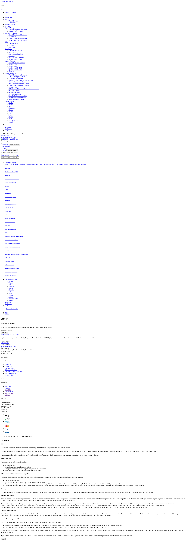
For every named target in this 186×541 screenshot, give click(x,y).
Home (6, 312)
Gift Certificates (9, 393)
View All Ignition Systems (17, 63)
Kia (10, 113)
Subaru (11, 118)
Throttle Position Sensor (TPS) (18, 96)
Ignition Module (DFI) (15, 68)
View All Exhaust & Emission (18, 35)
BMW (10, 115)
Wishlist (3, 148)
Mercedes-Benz (13, 120)
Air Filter (11, 45)
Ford (10, 106)
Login (2, 146)
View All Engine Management (18, 29)
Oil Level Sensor (14, 90)
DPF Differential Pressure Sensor (19, 83)
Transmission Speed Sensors (17, 97)
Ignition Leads (13, 66)
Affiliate (7, 395)
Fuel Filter (12, 47)
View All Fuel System (15, 50)
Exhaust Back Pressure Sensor (18, 38)
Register (7, 146)
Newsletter (8, 390)
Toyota (11, 104)
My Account (4, 144)
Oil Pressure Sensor (15, 92)
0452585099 (5, 135)
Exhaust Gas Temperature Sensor (19, 85)
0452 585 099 (5, 343)
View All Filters (13, 43)
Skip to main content (7, 1)
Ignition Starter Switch (15, 70)
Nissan (11, 110)
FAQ (6, 130)
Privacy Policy (9, 375)
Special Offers (9, 391)
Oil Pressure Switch (15, 94)
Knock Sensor (13, 87)
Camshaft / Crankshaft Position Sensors (21, 80)
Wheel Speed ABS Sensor (17, 99)
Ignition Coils (13, 64)
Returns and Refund (11, 370)
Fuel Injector (12, 52)
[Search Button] (1, 143)
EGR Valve (12, 36)
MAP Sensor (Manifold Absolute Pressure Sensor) (24, 89)
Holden (11, 103)
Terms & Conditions (11, 373)
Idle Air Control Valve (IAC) (17, 31)
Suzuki (11, 122)
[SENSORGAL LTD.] (10, 139)
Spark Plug (12, 71)
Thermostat (12, 23)
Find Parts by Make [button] (11, 279)
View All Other (13, 21)
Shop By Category (10, 162)
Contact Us (8, 129)
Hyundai (11, 111)
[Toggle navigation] (1, 154)
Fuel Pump (12, 56)
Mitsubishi (12, 108)
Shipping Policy (9, 368)
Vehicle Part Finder (10, 12)
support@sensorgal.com (8, 137)
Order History (9, 386)
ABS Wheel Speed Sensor (17, 77)
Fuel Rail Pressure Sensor (16, 57)
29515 (7, 314)
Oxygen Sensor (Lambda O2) (18, 40)
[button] (6, 19)
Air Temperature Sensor (16, 78)
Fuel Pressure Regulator (16, 54)
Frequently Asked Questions (13, 371)
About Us (8, 127)
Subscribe (4, 332)
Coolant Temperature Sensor (17, 82)
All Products (8, 17)
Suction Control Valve (15, 59)
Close (3, 539)
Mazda (11, 117)
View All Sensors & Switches (18, 75)
